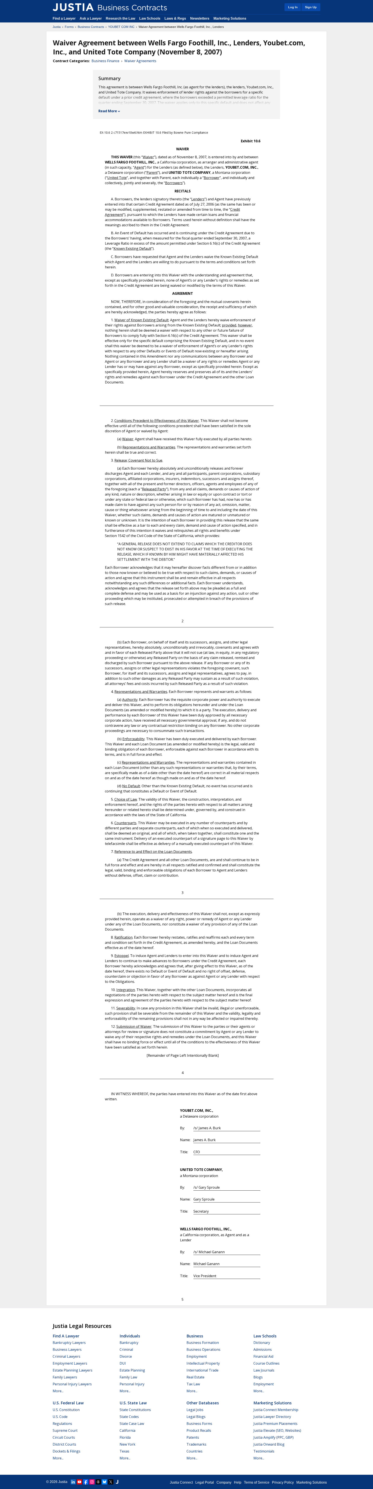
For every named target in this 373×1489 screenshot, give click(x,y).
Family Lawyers (65, 1377)
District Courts (64, 1444)
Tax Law (193, 1384)
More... (58, 1391)
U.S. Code (60, 1416)
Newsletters (199, 18)
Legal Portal (204, 1482)
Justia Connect (181, 1482)
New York (127, 1444)
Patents (192, 1437)
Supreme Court (65, 1430)
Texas (124, 1451)
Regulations (62, 1423)
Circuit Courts (64, 1437)
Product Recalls (198, 1430)
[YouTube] (79, 1481)
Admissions (262, 1349)
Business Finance (105, 61)
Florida (125, 1437)
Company (224, 1482)
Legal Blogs (195, 1416)
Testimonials (263, 1451)
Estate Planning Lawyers (72, 1370)
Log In (293, 7)
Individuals (130, 1336)
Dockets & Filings (66, 1451)
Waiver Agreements (140, 61)
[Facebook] (85, 1481)
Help (237, 1482)
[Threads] (98, 1481)
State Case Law (132, 1423)
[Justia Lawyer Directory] (117, 1481)
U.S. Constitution (66, 1409)
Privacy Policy (283, 1482)
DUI (123, 1363)
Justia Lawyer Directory (272, 1416)
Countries (194, 1451)
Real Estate (195, 1377)
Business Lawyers (67, 1349)
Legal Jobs (194, 1409)
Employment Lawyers (70, 1363)
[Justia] (73, 7)
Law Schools (149, 18)
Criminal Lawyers (66, 1356)
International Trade (202, 1370)
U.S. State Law (133, 1402)
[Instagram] (92, 1481)
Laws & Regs (175, 18)
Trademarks (196, 1444)
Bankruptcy (129, 1342)
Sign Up (311, 7)
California (127, 1430)
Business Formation (202, 1342)
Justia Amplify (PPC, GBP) (273, 1437)
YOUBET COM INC (121, 27)
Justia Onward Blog (268, 1444)
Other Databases (202, 1402)
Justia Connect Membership (275, 1409)
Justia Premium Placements (275, 1423)
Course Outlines (266, 1363)
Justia (57, 27)
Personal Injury (132, 1384)
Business (194, 1336)
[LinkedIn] (73, 1481)
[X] (110, 1481)
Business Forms (199, 1423)
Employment (196, 1356)
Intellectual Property (203, 1363)
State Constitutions (135, 1409)
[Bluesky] (104, 1481)
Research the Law (120, 18)
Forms (69, 27)
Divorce (126, 1356)
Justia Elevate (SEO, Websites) (277, 1430)
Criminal (126, 1349)
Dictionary (261, 1342)
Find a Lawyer (64, 18)
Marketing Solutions (229, 18)
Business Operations (203, 1349)
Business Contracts (91, 27)
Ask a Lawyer (91, 18)
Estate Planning (132, 1370)
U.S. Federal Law (68, 1402)
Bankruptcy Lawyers (69, 1342)
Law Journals (263, 1370)
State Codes (129, 1416)
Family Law (128, 1377)
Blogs (258, 1377)
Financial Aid (263, 1356)
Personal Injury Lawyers (72, 1384)
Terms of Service (256, 1482)
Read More (107, 111)
